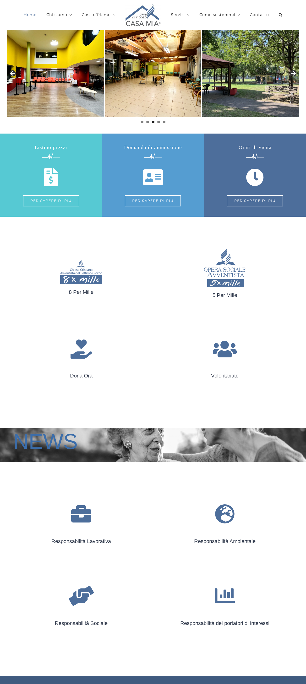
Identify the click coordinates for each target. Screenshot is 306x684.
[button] (264, 15)
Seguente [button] (293, 73)
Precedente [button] (13, 73)
